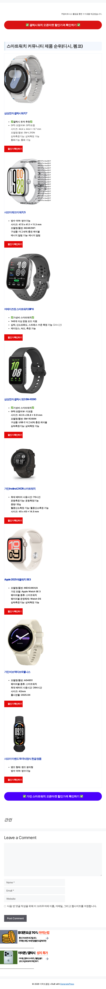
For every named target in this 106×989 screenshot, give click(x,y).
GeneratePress (67, 984)
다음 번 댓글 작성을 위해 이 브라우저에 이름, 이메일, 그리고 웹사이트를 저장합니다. (51, 906)
